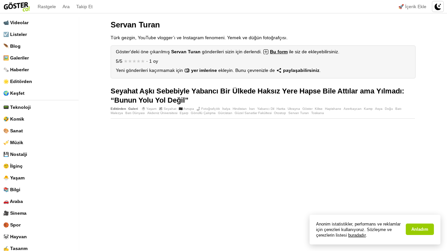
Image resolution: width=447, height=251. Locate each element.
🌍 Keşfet (14, 93)
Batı (398, 108)
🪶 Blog (12, 46)
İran (252, 108)
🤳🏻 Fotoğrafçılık (208, 108)
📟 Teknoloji (17, 107)
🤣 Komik (13, 119)
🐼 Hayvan (15, 236)
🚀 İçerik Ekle (412, 6)
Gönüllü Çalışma (203, 113)
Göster (307, 108)
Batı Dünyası (135, 113)
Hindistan (240, 108)
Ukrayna (294, 108)
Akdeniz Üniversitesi (162, 113)
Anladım (419, 229)
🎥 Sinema (15, 213)
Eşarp (184, 113)
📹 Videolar (15, 22)
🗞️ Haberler (16, 69)
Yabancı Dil (265, 108)
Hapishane (333, 108)
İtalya (226, 108)
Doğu (389, 108)
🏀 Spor (12, 224)
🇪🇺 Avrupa (186, 108)
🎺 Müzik (13, 142)
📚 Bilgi (11, 189)
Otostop (280, 113)
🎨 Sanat (13, 130)
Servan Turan (298, 113)
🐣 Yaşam (14, 177)
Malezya (117, 113)
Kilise (319, 108)
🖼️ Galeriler (16, 57)
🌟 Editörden (17, 81)
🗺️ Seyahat (167, 108)
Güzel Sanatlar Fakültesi (253, 113)
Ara (66, 6)
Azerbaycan (353, 108)
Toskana (317, 113)
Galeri (133, 108)
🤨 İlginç (13, 166)
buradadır (357, 235)
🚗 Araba (13, 201)
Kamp (368, 108)
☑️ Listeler (15, 34)
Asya (379, 108)
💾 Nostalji (15, 154)
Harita (281, 108)
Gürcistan (225, 113)
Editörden (118, 108)
